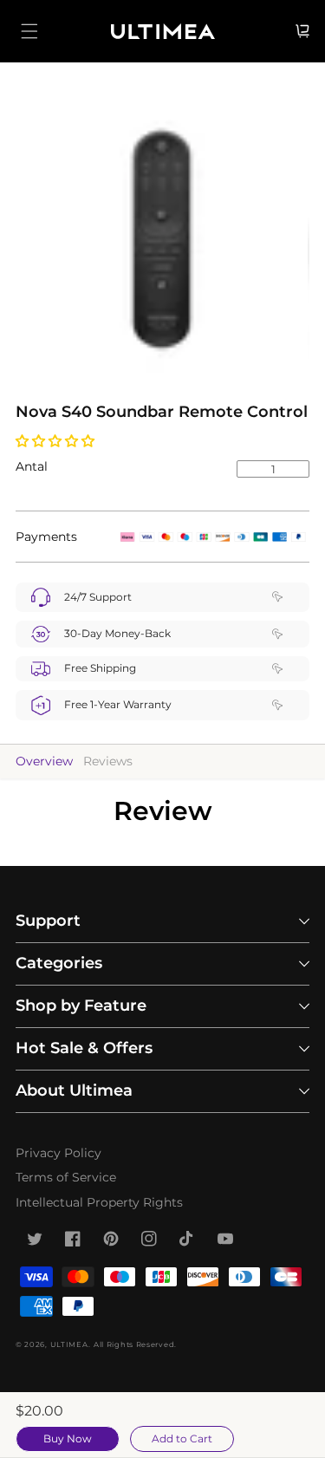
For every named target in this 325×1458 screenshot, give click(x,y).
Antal (32, 466)
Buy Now (67, 1438)
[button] (57, 441)
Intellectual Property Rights (99, 1202)
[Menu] (29, 31)
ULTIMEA (69, 1344)
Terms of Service (66, 1177)
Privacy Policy (58, 1153)
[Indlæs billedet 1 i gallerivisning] (162, 239)
